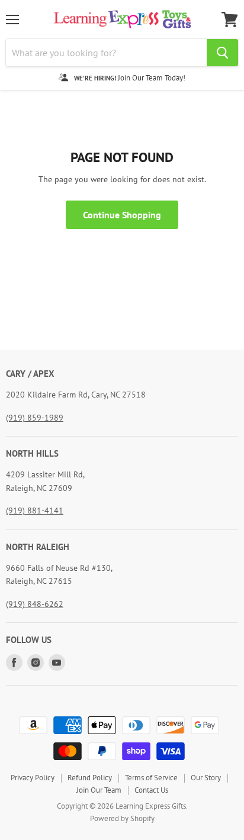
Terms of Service (151, 778)
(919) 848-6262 (34, 604)
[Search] (222, 52)
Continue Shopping (122, 215)
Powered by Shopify (122, 818)
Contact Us (151, 790)
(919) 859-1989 (34, 417)
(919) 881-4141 (34, 510)
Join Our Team (98, 790)
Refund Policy (90, 778)
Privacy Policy (32, 778)
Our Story (206, 778)
